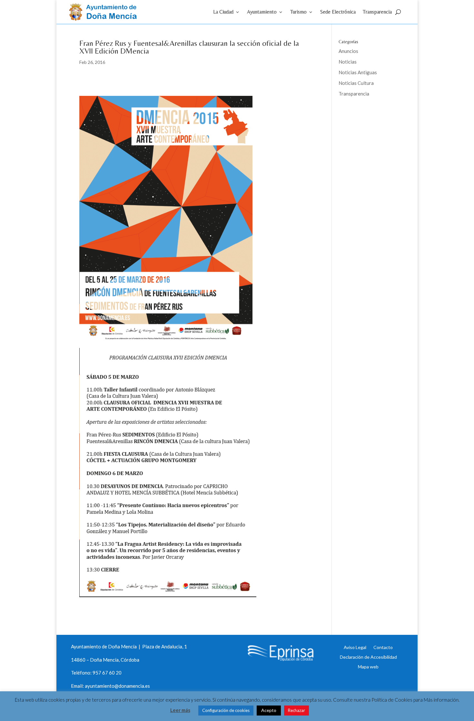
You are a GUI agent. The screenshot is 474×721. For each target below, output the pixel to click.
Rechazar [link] (296, 710)
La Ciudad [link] (223, 12)
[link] (106, 19)
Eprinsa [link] (363, 114)
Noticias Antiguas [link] (358, 72)
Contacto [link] (383, 647)
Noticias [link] (348, 62)
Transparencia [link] (377, 12)
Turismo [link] (298, 12)
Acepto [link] (268, 710)
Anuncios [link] (348, 51)
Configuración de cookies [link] (226, 710)
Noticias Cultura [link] (356, 83)
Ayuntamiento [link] (262, 12)
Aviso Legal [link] (355, 647)
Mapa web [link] (368, 666)
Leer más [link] (180, 710)
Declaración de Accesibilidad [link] (368, 656)
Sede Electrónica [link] (338, 12)
